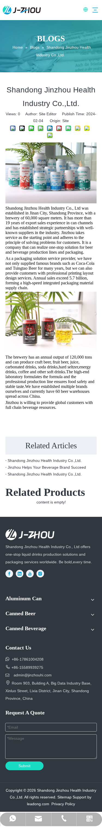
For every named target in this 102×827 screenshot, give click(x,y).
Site (65, 121)
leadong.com (38, 804)
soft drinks (55, 371)
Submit (24, 766)
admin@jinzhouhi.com (33, 675)
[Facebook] (9, 573)
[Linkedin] (19, 573)
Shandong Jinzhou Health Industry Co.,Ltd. (45, 460)
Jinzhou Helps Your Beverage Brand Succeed (47, 467)
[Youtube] (30, 573)
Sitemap (64, 797)
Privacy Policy (63, 804)
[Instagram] (40, 573)
